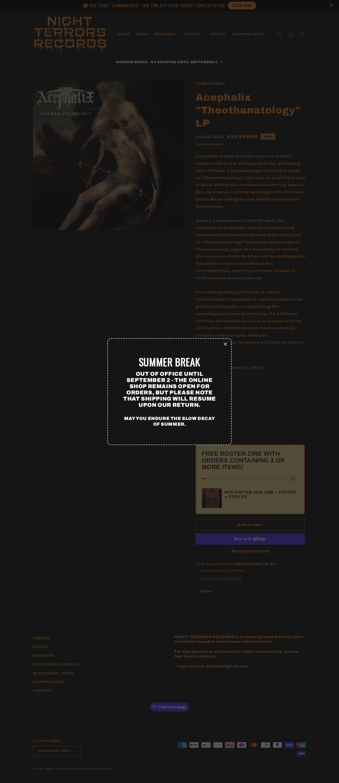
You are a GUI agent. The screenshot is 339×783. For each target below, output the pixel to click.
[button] (225, 344)
